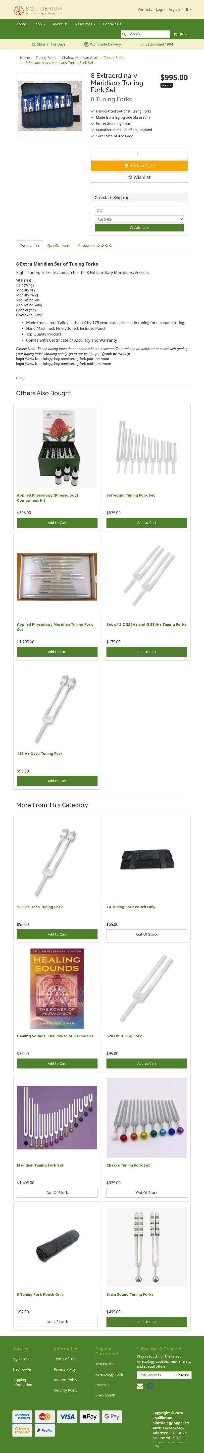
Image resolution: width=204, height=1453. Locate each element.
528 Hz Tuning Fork (124, 1035)
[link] (150, 1385)
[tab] (29, 245)
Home (21, 24)
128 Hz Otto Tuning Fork (40, 753)
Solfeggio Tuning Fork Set (130, 495)
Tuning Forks (46, 57)
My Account (22, 1358)
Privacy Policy (65, 1369)
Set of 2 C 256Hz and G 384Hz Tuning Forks (146, 624)
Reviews (85, 245)
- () (181, 34)
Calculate (141, 227)
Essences (102, 1384)
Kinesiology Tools (109, 1374)
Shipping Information (22, 1382)
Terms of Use (65, 1358)
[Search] (124, 34)
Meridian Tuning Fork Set (40, 1165)
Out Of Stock (146, 934)
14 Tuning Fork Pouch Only (130, 906)
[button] (139, 177)
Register (175, 9)
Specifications (58, 245)
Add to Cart (141, 165)
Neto (156, 1446)
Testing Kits (104, 1363)
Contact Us (112, 24)
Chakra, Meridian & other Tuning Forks (93, 57)
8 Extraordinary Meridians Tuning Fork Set (59, 62)
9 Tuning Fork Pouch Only (40, 1294)
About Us (60, 24)
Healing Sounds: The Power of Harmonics (55, 1035)
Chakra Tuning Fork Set (128, 1165)
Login (160, 9)
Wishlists (145, 9)
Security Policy (65, 1390)
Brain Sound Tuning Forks (129, 1294)
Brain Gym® (105, 1395)
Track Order (21, 1369)
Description (29, 245)
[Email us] (140, 1385)
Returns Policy (65, 1379)
